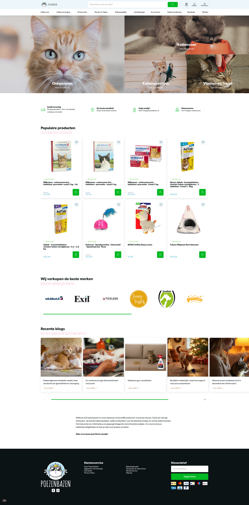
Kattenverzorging (63, 12)
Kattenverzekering (174, 12)
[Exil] (82, 299)
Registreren (190, 476)
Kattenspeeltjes (121, 12)
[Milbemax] (54, 299)
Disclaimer (88, 471)
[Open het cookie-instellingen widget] (4, 500)
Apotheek (191, 12)
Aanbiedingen (139, 12)
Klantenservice (131, 471)
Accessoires (155, 12)
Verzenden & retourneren (136, 469)
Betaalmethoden (132, 467)
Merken (205, 12)
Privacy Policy (89, 473)
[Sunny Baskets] (138, 299)
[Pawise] (194, 299)
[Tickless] (110, 299)
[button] (45, 399)
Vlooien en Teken (101, 12)
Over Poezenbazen (91, 467)
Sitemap (129, 473)
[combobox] (133, 4)
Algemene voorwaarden (93, 469)
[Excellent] (166, 299)
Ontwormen (82, 12)
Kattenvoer (45, 12)
